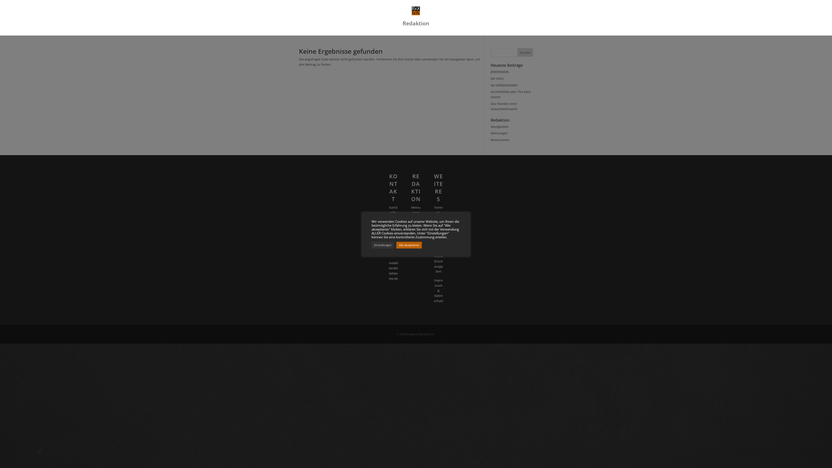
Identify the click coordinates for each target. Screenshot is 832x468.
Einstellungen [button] (383, 245)
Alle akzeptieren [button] (409, 245)
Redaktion (416, 24)
